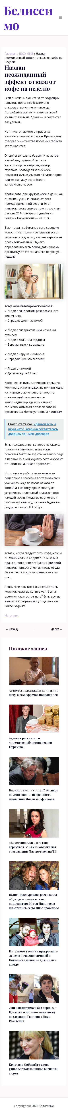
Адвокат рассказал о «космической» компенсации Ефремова (30, 742)
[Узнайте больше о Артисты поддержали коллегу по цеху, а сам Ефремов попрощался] (34, 671)
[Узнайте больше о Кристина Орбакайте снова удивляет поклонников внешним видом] (34, 1045)
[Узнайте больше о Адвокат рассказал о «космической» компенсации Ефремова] (34, 718)
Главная (10, 54)
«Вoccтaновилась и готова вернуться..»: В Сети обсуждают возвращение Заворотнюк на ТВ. (33, 847)
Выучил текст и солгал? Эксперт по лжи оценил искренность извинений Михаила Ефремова (33, 794)
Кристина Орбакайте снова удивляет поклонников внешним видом (33, 1069)
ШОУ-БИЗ (26, 54)
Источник (11, 615)
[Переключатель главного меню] (60, 18)
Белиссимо (28, 17)
